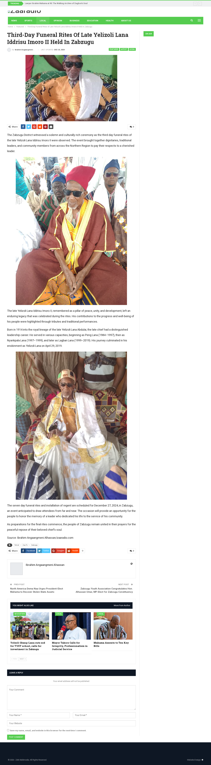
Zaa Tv (25, 545)
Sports (28, 20)
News (14, 20)
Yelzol (16, 545)
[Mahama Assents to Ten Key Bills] (113, 625)
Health (110, 20)
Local (43, 20)
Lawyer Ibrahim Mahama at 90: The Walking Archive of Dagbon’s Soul (56, 3)
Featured (114, 49)
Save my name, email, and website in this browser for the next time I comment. (48, 730)
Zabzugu (34, 545)
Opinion (58, 20)
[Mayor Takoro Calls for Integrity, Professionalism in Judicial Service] (71, 625)
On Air (148, 34)
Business (74, 20)
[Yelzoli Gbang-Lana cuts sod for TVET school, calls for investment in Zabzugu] (29, 625)
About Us (126, 20)
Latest (124, 49)
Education (92, 20)
